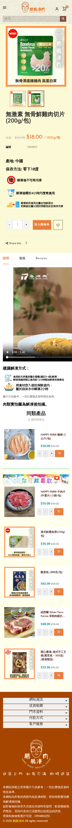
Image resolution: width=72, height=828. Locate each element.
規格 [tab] (22, 258)
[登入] (55, 9)
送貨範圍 (36, 706)
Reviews (41, 258)
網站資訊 (36, 699)
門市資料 (36, 712)
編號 (8, 147)
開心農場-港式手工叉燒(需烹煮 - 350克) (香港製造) (53, 656)
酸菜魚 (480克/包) (52, 572)
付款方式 (36, 718)
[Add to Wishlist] (58, 225)
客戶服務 (36, 724)
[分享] (26, 243)
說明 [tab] (6, 258)
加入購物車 (42, 224)
